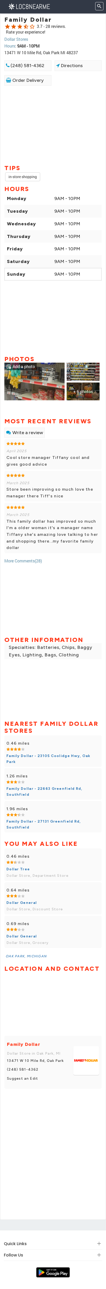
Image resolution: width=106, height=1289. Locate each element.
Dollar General (21, 903)
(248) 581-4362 (27, 65)
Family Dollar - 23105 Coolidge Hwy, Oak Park (48, 759)
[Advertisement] (53, 124)
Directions (71, 65)
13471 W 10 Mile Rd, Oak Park (35, 1061)
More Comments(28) (23, 560)
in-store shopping (22, 176)
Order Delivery (27, 80)
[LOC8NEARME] (29, 6)
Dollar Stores (16, 39)
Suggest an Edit (22, 1078)
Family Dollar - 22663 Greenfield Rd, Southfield (44, 791)
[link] (34, 381)
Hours (9, 46)
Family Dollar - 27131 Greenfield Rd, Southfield (43, 824)
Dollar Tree (18, 869)
